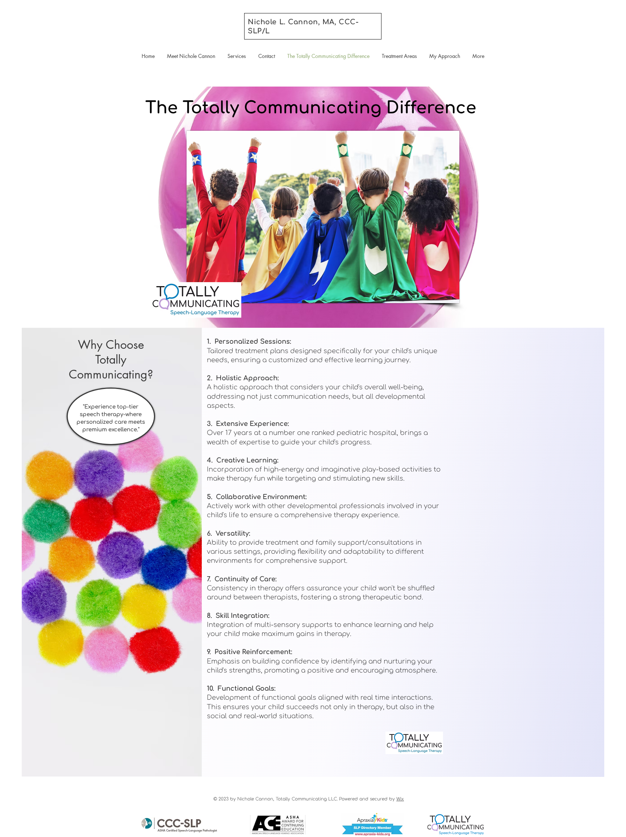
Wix (400, 799)
